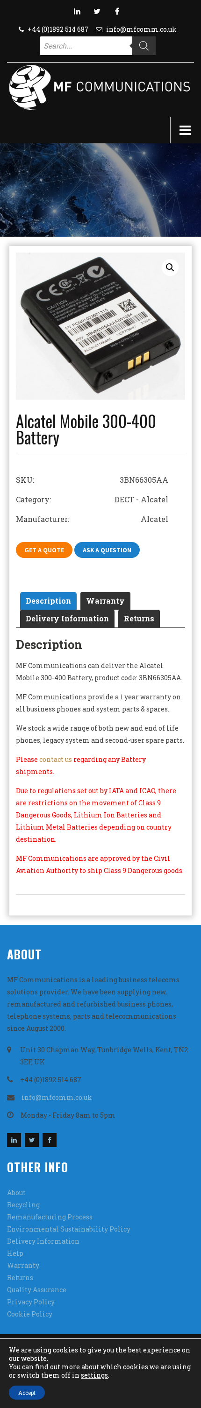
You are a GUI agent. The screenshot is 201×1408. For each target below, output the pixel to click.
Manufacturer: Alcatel (92, 519)
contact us (55, 759)
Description (48, 600)
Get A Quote (44, 550)
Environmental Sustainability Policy (68, 1229)
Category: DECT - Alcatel (92, 499)
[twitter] (97, 11)
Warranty (105, 600)
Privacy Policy (31, 1301)
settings (94, 1375)
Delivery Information (67, 618)
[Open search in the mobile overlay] (98, 45)
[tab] (48, 601)
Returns (139, 618)
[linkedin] (77, 11)
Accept (27, 1392)
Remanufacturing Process (50, 1216)
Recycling (23, 1204)
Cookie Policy (29, 1313)
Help (15, 1253)
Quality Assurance (36, 1289)
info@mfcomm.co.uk (141, 29)
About (16, 1192)
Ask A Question (107, 550)
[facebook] (117, 11)
